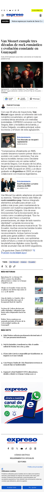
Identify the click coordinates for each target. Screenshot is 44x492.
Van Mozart (14, 262)
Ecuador (32, 262)
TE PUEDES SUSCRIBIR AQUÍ (18, 251)
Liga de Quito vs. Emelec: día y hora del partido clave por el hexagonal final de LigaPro (13, 300)
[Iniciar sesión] (40, 15)
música (23, 262)
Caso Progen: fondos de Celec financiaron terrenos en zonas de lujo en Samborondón (22, 364)
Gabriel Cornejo (13, 105)
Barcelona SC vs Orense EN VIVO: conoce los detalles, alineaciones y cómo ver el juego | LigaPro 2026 (13, 280)
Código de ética (22, 455)
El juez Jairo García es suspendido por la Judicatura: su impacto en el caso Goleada (23, 354)
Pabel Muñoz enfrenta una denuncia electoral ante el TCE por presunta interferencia (22, 336)
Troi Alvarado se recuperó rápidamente (27, 141)
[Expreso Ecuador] (22, 442)
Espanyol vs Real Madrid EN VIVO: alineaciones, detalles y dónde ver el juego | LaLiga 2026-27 (20, 373)
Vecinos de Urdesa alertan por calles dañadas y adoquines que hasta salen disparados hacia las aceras (13, 311)
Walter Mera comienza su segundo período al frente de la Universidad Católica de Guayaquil (13, 322)
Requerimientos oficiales (22, 458)
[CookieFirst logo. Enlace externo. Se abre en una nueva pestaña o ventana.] (2, 469)
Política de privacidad (35, 467)
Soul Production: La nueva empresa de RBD (27, 185)
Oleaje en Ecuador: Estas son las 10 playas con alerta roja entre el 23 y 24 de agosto (13, 290)
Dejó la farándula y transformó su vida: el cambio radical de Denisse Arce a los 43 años (21, 345)
